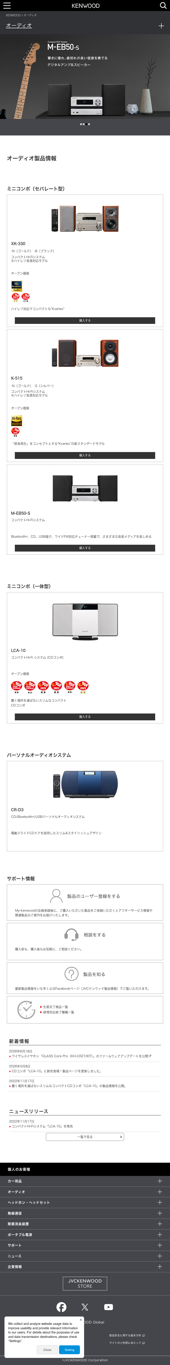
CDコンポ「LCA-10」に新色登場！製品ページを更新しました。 (57, 1071)
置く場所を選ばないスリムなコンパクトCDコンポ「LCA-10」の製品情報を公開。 (69, 1085)
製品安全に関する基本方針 (125, 1335)
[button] (81, 124)
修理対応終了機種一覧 (58, 1012)
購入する (85, 320)
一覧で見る (85, 1136)
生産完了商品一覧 (55, 1006)
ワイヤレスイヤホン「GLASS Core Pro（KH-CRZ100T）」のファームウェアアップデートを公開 (80, 1056)
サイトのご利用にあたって (125, 1343)
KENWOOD (13, 15)
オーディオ (19, 25)
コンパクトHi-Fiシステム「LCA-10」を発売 (42, 1126)
